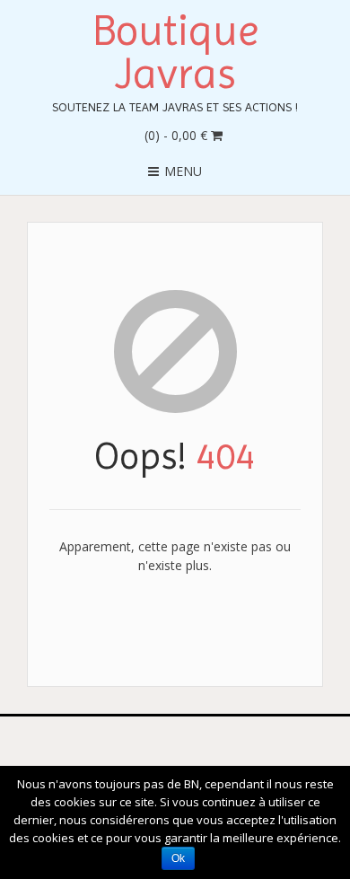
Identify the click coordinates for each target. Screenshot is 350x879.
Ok (178, 858)
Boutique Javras (175, 52)
